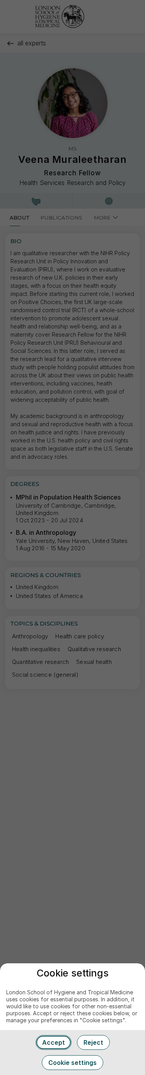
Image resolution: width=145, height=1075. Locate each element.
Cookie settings (72, 1062)
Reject (93, 1042)
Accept (53, 1042)
